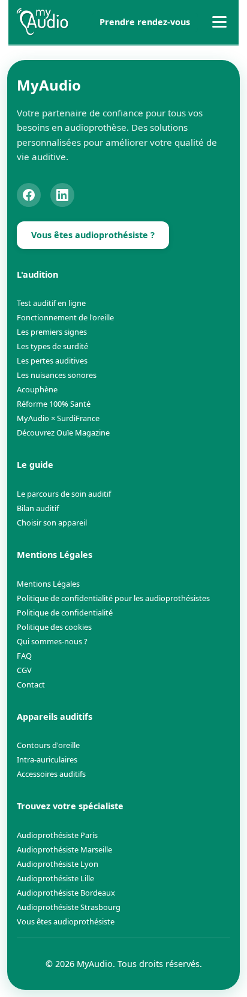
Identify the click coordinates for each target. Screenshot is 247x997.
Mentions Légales (48, 583)
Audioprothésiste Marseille (64, 849)
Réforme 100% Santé (54, 403)
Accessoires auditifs (51, 773)
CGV (24, 670)
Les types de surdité (52, 346)
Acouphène (37, 389)
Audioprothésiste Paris (57, 835)
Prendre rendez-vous (145, 22)
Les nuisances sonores (57, 375)
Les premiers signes (52, 331)
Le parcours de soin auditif (64, 493)
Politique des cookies (54, 626)
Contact (31, 684)
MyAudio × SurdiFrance (58, 418)
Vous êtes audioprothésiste (66, 921)
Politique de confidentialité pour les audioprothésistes (113, 598)
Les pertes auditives (52, 360)
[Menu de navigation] (219, 22)
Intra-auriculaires (47, 759)
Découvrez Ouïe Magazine (63, 432)
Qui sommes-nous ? (52, 641)
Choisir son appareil (52, 522)
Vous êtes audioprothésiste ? (93, 235)
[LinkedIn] (62, 195)
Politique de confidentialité (65, 612)
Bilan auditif (38, 508)
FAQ (24, 655)
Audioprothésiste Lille (55, 878)
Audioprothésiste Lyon (57, 863)
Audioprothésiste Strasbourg (69, 907)
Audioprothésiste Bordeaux (66, 892)
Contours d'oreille (48, 745)
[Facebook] (29, 195)
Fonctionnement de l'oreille (65, 317)
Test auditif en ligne (51, 303)
